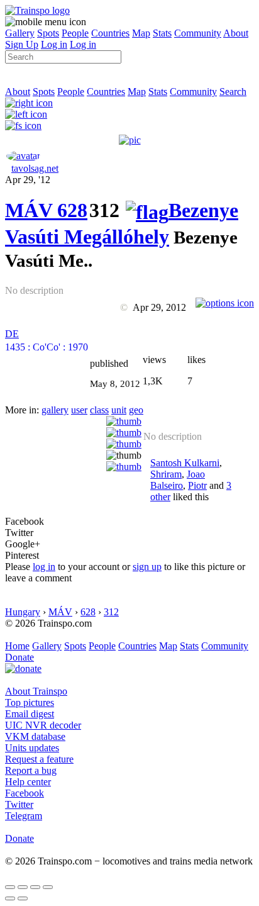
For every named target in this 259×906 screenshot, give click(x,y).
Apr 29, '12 (27, 179)
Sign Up (21, 44)
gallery (55, 410)
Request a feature (39, 759)
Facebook (24, 793)
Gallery (20, 33)
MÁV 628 (46, 210)
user (79, 410)
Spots (48, 33)
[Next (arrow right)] (23, 898)
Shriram (166, 474)
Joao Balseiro (177, 480)
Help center (28, 781)
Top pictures (29, 702)
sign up (147, 566)
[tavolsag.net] (23, 155)
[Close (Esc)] (10, 887)
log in (44, 566)
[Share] (23, 887)
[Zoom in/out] (48, 887)
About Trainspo (36, 691)
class (99, 410)
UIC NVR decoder (43, 725)
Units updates (32, 747)
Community (197, 33)
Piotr (197, 485)
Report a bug (31, 770)
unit (118, 410)
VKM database (35, 736)
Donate (19, 657)
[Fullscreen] (23, 125)
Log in (54, 44)
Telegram (23, 815)
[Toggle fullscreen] (35, 887)
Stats (162, 33)
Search (232, 91)
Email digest (29, 713)
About (235, 33)
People (75, 33)
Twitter (19, 804)
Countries (110, 33)
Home (17, 645)
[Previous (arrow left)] (10, 898)
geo (136, 410)
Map (141, 33)
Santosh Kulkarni (184, 462)
